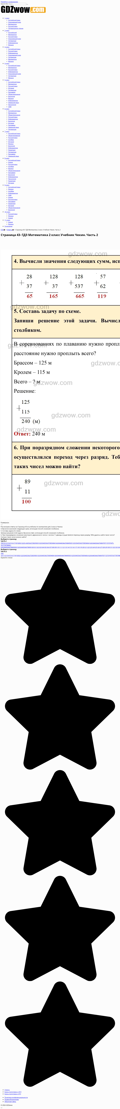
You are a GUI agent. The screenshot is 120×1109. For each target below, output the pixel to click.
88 (12, 547)
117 (75, 547)
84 (5, 547)
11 (3, 556)
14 (9, 543)
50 (70, 543)
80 (8, 545)
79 (7, 545)
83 (3, 547)
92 (18, 547)
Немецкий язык (13, 103)
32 (40, 543)
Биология (11, 96)
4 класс (6, 63)
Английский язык (14, 20)
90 (15, 547)
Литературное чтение (15, 28)
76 (113, 556)
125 (95, 547)
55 (79, 543)
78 (5, 545)
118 (78, 547)
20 (19, 543)
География (11, 92)
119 (80, 547)
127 (100, 547)
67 (99, 543)
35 (45, 543)
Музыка (11, 45)
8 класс (6, 158)
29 (35, 543)
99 (30, 547)
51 (72, 543)
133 (116, 547)
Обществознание (14, 94)
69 (102, 543)
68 (101, 543)
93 (20, 547)
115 (70, 547)
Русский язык (12, 26)
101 (35, 547)
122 (88, 547)
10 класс (7, 212)
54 (77, 543)
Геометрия (11, 150)
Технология (12, 105)
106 (47, 547)
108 (52, 547)
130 (108, 547)
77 (3, 545)
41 (55, 543)
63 (92, 543)
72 (107, 543)
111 (60, 547)
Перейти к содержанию (9, 2)
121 (85, 547)
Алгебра (11, 140)
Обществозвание (14, 135)
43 (58, 543)
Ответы (7, 1090)
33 (42, 543)
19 (17, 543)
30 (37, 543)
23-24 (25, 543)
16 (12, 543)
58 (84, 543)
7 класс (6, 131)
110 (57, 547)
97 (27, 547)
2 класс (6, 30)
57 (82, 543)
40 (53, 543)
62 (91, 543)
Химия (10, 162)
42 (57, 543)
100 (32, 547)
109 (55, 547)
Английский (12, 32)
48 (67, 543)
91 (17, 547)
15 (11, 543)
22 (23, 543)
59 (85, 543)
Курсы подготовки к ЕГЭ (12, 1094)
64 (94, 543)
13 (7, 543)
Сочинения (8, 226)
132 (113, 547)
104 (42, 547)
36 (47, 543)
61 (89, 543)
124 (93, 547)
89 (13, 547)
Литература (12, 41)
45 (62, 543)
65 (96, 543)
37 (48, 543)
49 (69, 543)
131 (111, 547)
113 (65, 547)
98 (28, 547)
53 (75, 543)
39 (52, 543)
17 (14, 543)
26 (30, 543)
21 (21, 543)
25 (28, 543)
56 (80, 543)
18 (16, 543)
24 (25, 556)
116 (73, 547)
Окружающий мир (14, 22)
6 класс (6, 109)
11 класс (7, 220)
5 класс (6, 80)
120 (83, 547)
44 (60, 543)
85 (7, 547)
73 (109, 543)
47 (65, 543)
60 (87, 543)
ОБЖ (9, 107)
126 (98, 547)
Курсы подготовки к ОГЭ (12, 1092)
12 (6, 543)
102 (37, 547)
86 (8, 547)
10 (4, 543)
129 (106, 547)
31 (38, 543)
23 (23, 556)
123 (90, 547)
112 (63, 547)
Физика (10, 144)
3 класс (6, 47)
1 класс (6, 18)
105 (45, 547)
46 (63, 543)
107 (50, 547)
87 (10, 547)
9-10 (2, 554)
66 (97, 543)
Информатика (13, 43)
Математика (12, 24)
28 (33, 543)
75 (111, 556)
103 (40, 547)
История (11, 88)
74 (111, 543)
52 (74, 543)
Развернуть (5, 523)
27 (31, 543)
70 (104, 543)
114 (68, 547)
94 (22, 547)
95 (23, 547)
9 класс (6, 185)
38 (50, 543)
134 (118, 547)
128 (103, 547)
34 (43, 543)
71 (106, 543)
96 (25, 547)
